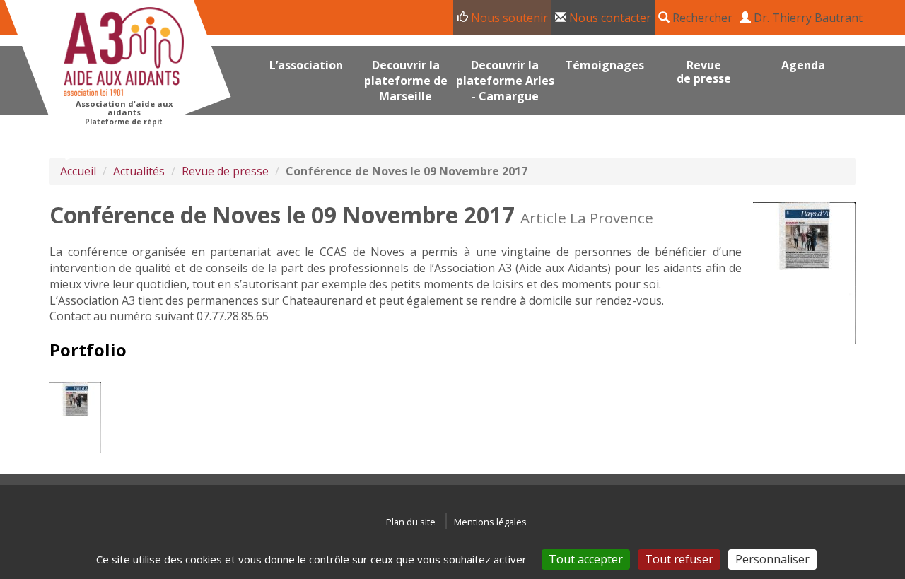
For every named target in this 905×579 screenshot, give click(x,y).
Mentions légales (490, 521)
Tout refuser (679, 559)
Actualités (139, 171)
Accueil (78, 171)
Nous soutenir (508, 17)
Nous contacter (608, 17)
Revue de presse (225, 171)
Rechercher (701, 17)
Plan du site (411, 521)
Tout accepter (586, 559)
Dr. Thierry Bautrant (807, 17)
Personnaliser (772, 559)
